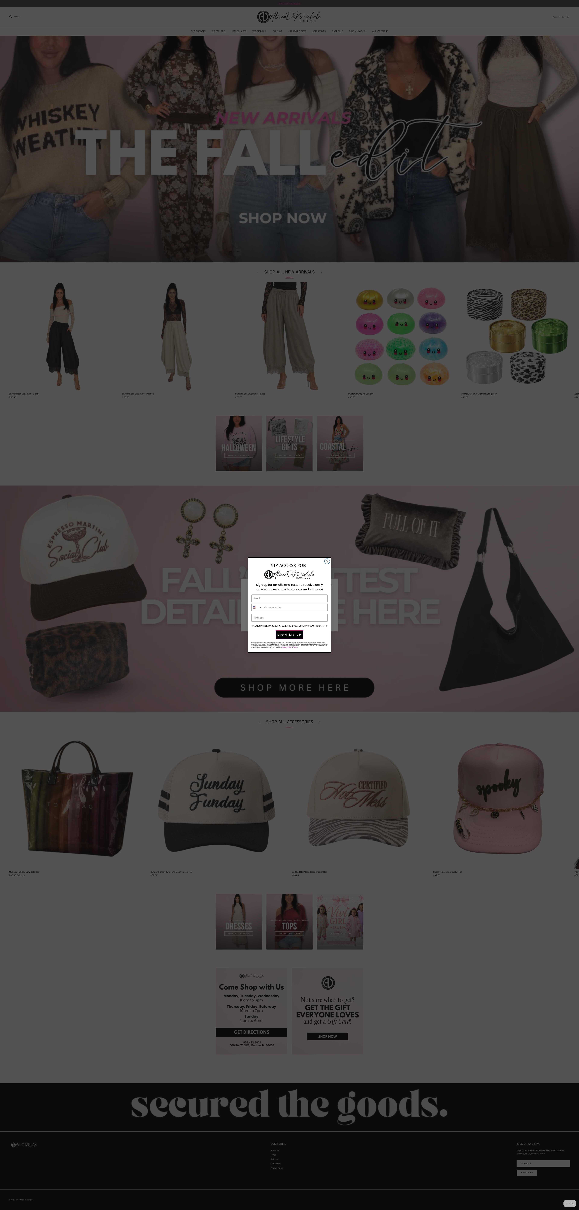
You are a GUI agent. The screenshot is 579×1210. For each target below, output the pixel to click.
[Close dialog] (327, 561)
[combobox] (257, 607)
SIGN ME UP (289, 635)
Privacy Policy (287, 647)
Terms (295, 647)
